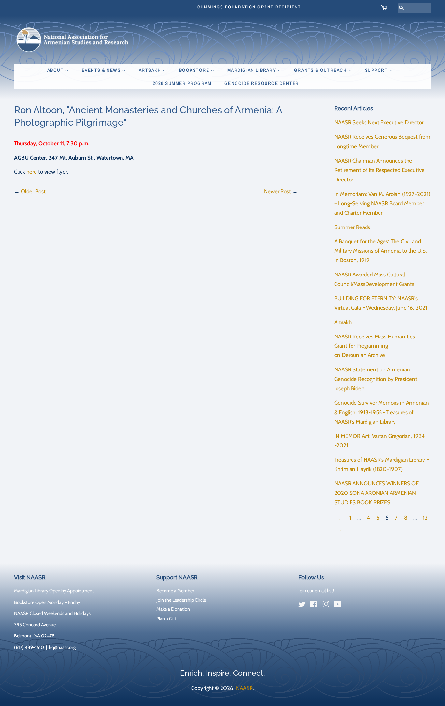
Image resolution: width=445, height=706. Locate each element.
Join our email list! (316, 591)
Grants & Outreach (321, 70)
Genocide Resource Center (261, 83)
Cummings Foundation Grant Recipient (249, 7)
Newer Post (277, 191)
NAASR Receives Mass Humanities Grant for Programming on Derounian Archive (374, 346)
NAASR (244, 688)
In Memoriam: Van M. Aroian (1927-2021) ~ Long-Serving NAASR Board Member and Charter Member (382, 203)
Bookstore (195, 70)
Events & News (102, 70)
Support (377, 70)
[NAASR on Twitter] (302, 605)
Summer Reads (352, 227)
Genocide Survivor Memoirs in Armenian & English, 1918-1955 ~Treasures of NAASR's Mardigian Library (381, 412)
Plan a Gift (166, 618)
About (56, 70)
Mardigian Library (252, 70)
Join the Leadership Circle (181, 600)
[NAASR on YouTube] (337, 605)
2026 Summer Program (182, 83)
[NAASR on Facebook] (314, 605)
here (31, 171)
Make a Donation (173, 609)
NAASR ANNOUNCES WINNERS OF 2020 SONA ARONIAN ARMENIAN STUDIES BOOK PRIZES (376, 493)
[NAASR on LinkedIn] (349, 606)
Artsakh (151, 70)
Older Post (33, 191)
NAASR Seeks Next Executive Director (378, 122)
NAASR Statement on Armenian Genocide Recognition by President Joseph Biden (375, 379)
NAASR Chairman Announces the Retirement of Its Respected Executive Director (379, 170)
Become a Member (175, 591)
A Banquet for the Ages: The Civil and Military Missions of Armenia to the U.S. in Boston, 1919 (380, 250)
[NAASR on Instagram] (325, 605)
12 (425, 517)
